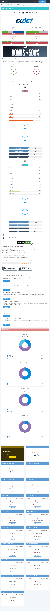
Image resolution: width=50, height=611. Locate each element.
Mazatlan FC (17, 12)
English (36, 1)
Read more (6, 281)
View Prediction (12, 475)
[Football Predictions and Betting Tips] (4, 1)
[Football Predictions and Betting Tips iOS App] (25, 268)
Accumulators (42, 1)
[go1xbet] (37, 43)
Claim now (13, 456)
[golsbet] (13, 43)
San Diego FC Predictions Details (11, 237)
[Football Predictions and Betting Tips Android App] (9, 268)
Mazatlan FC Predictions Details (11, 234)
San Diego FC (33, 12)
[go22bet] (13, 34)
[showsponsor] (25, 20)
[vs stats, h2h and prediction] (25, 242)
